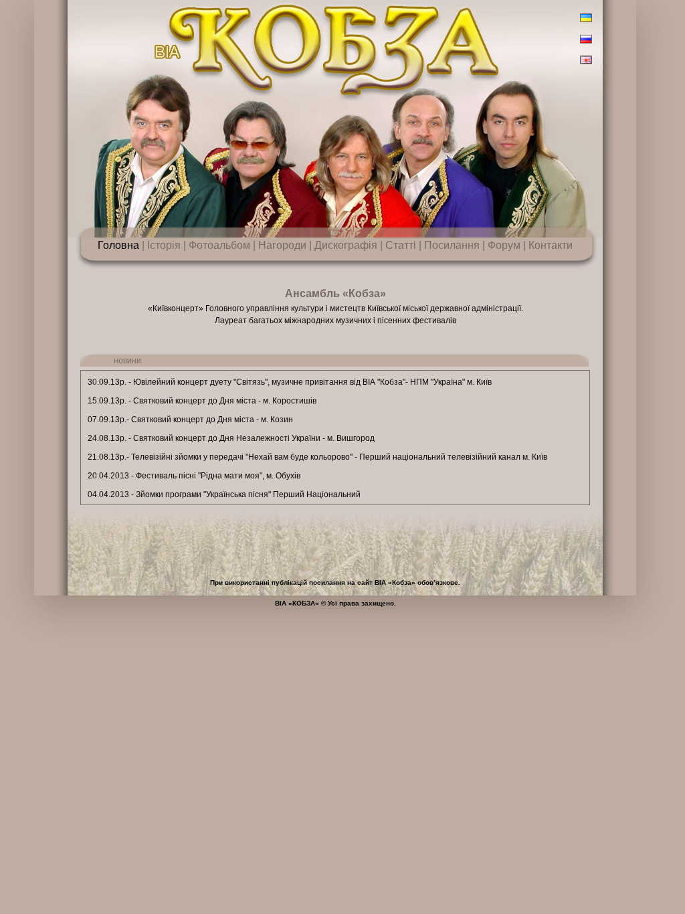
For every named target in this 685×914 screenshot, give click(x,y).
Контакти (550, 245)
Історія (164, 245)
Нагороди (282, 245)
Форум (504, 245)
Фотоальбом (219, 245)
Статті (400, 245)
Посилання (452, 245)
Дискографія (345, 245)
